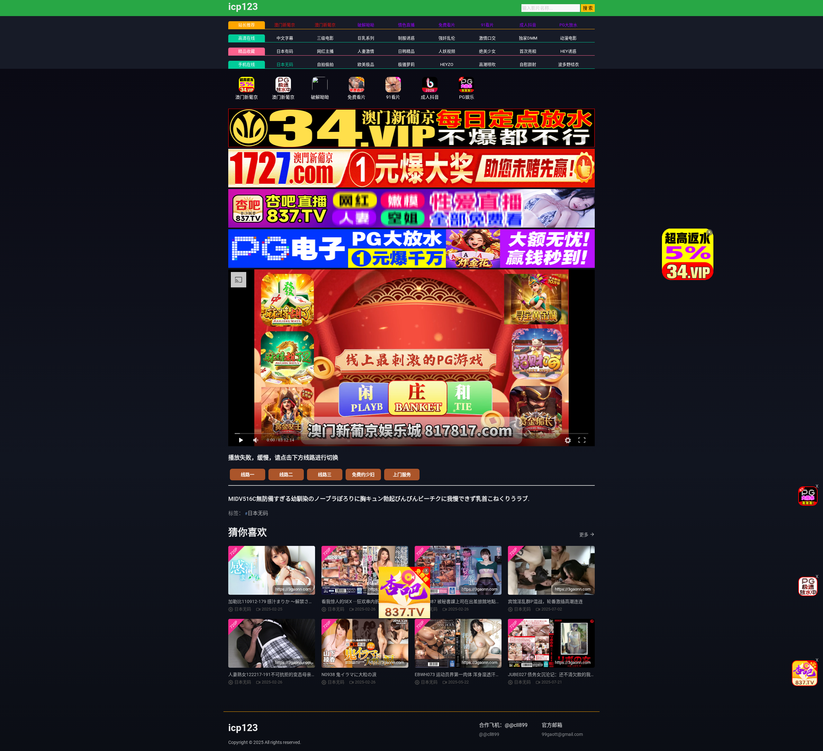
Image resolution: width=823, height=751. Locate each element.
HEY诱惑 (568, 51)
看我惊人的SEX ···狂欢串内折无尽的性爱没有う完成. (373, 601)
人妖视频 (447, 51)
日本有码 (284, 51)
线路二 (286, 474)
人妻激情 (365, 51)
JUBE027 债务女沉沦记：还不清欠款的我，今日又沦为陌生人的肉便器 (578, 674)
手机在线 (246, 64)
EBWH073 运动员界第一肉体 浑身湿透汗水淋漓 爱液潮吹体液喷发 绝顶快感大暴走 (496, 674)
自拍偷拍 (325, 64)
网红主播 (325, 51)
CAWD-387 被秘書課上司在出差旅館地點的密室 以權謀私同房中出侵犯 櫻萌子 (492, 601)
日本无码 (284, 64)
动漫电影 (568, 38)
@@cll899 (489, 734)
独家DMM (528, 38)
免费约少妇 (363, 474)
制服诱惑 (406, 38)
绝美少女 (487, 51)
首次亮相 (528, 51)
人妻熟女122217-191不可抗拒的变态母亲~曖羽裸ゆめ (282, 674)
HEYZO (446, 64)
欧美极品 (365, 64)
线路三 (324, 474)
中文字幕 (284, 38)
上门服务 (402, 474)
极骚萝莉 (406, 64)
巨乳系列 (365, 38)
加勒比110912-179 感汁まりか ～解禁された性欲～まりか (286, 601)
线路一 (247, 474)
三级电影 (325, 38)
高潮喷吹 (487, 64)
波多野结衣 (568, 64)
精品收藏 (246, 51)
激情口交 (487, 38)
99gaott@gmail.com (562, 734)
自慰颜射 (528, 64)
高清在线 (246, 38)
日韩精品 (406, 51)
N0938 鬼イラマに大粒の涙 (348, 674)
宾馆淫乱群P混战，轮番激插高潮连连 (545, 601)
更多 (583, 534)
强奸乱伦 (447, 38)
